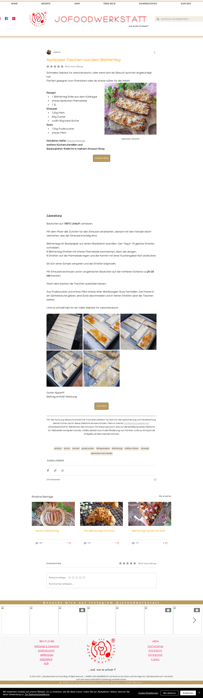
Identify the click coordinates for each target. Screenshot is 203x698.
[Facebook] (6, 18)
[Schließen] (199, 693)
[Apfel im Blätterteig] (53, 514)
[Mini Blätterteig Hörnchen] (101, 514)
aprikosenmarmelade (101, 453)
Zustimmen (188, 692)
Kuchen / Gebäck (55, 460)
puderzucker (88, 448)
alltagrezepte (103, 448)
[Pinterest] (13, 18)
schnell (75, 448)
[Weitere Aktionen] (154, 52)
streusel (145, 448)
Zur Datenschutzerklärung (37, 694)
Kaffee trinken (132, 448)
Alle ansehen (165, 496)
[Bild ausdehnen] (65, 332)
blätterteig (117, 448)
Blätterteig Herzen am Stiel (148, 530)
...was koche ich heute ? (137, 26)
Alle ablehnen (169, 692)
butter (67, 448)
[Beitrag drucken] (62, 470)
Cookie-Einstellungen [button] (148, 692)
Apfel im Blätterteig (47, 530)
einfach (58, 448)
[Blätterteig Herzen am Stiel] (149, 514)
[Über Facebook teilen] (48, 470)
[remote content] (101, 188)
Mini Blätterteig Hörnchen (99, 530)
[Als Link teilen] (55, 470)
